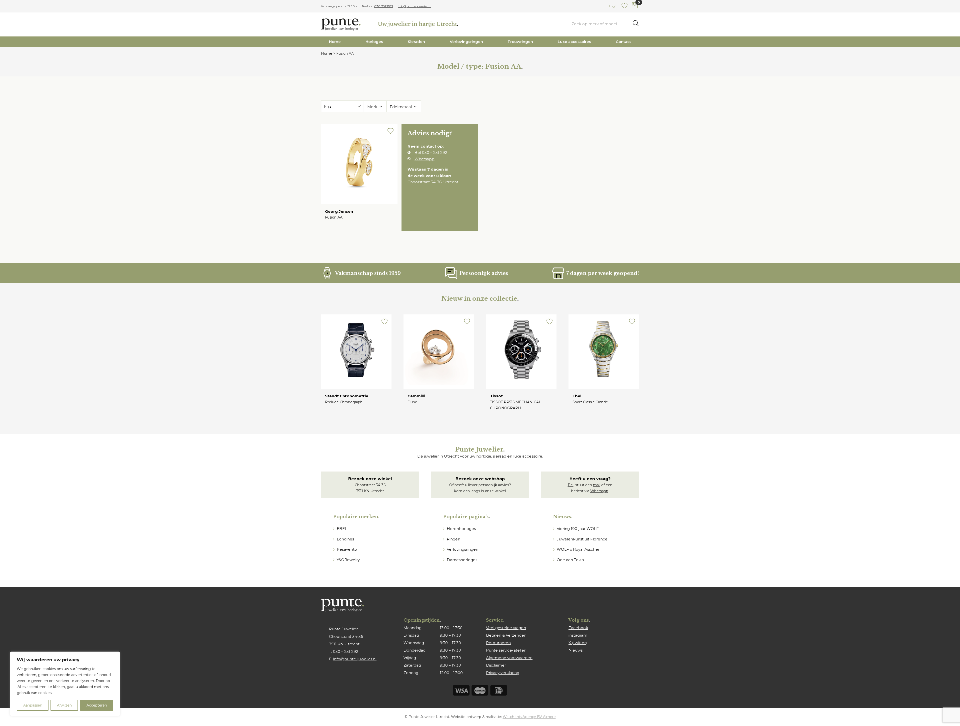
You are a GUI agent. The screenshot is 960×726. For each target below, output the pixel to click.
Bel (571, 485)
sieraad (499, 456)
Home (335, 41)
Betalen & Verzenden (506, 635)
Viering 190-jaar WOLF (578, 528)
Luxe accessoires (574, 41)
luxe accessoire (527, 456)
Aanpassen (32, 705)
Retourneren (498, 642)
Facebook (578, 627)
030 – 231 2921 (435, 152)
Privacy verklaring (502, 672)
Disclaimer (496, 665)
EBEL (342, 528)
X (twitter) (577, 642)
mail (596, 485)
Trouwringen (520, 41)
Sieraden (416, 41)
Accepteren (96, 705)
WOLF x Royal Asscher (578, 549)
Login (613, 6)
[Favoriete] (625, 7)
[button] (391, 132)
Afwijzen (64, 705)
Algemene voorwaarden (509, 657)
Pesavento (347, 549)
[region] (65, 684)
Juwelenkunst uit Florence (582, 539)
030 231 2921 (383, 6)
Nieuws (575, 650)
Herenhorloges (461, 528)
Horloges (374, 41)
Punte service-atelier (506, 650)
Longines (345, 539)
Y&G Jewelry (348, 559)
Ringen (453, 539)
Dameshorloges (462, 559)
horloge (483, 456)
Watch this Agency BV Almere (529, 717)
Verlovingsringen (466, 41)
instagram (577, 635)
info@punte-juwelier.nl (414, 6)
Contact (623, 41)
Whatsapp (424, 159)
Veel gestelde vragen (506, 627)
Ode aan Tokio (570, 559)
